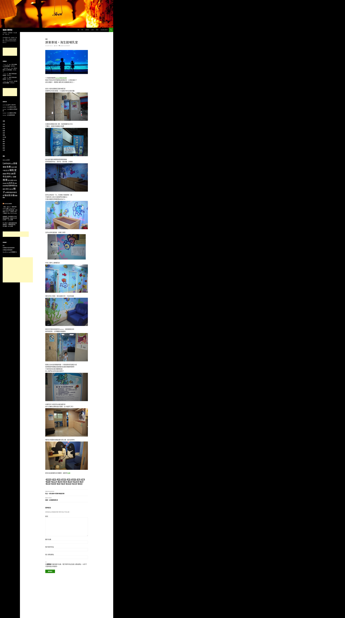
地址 (8, 173)
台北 (7, 170)
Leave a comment (65, 45)
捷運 (14, 177)
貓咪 (4, 143)
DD (78, 29)
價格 (4, 167)
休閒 (46, 39)
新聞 (4, 130)
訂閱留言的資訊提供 (7, 250)
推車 (5, 179)
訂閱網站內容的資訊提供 (9, 247)
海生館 (60, 481)
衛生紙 (53, 483)
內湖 (12, 167)
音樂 (4, 150)
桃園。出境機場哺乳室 (51, 499)
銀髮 (4, 148)
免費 (8, 166)
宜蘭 (11, 174)
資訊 (4, 146)
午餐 (4, 170)
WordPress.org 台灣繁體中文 (10, 252)
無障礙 (6, 185)
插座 (83, 479)
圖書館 (4, 174)
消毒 (65, 481)
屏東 (79, 479)
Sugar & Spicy (104, 29)
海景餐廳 (54, 481)
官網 (68, 473)
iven (56, 45)
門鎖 (63, 483)
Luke (92, 29)
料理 (4, 128)
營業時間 (11, 186)
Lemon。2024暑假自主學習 (9, 113)
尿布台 (73, 479)
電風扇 (74, 483)
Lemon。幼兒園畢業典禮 (9, 115)
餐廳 (16, 195)
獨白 (4, 139)
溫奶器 (70, 481)
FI (5, 160)
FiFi (82, 29)
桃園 (5, 183)
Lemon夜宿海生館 (61, 78)
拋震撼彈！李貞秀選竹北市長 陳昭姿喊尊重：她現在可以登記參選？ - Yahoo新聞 (10, 218)
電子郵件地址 (49, 547)
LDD (8, 160)
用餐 (16, 185)
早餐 (14, 180)
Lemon (87, 29)
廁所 (9, 177)
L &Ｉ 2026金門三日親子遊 (9, 105)
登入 (4, 245)
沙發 (7, 183)
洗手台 (48, 481)
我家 (4, 126)
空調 (82, 481)
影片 (12, 176)
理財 (4, 141)
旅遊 (4, 133)
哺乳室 (63, 479)
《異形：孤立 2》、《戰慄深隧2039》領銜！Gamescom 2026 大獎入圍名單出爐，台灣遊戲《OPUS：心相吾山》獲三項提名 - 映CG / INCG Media (10, 210)
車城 (59, 483)
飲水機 (80, 483)
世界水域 (49, 479)
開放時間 (69, 483)
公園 (15, 167)
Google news (8, 203)
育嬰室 (48, 483)
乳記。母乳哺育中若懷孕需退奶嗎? (55, 492)
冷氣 (59, 479)
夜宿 (69, 479)
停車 (15, 163)
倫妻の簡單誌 (7, 30)
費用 (7, 192)
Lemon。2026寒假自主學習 (9, 107)
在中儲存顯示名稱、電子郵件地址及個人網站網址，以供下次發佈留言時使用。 (66, 565)
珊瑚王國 (76, 481)
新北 (9, 180)
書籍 (4, 135)
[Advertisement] (10, 52)
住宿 (12, 163)
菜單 (12, 189)
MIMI (97, 29)
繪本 (4, 189)
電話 (6, 195)
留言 (46, 516)
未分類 (4, 137)
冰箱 (54, 479)
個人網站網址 (49, 554)
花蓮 (10, 189)
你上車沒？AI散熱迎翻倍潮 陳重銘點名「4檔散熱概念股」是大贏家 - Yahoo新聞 (10, 224)
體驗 (4, 197)
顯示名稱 (48, 539)
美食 (7, 189)
